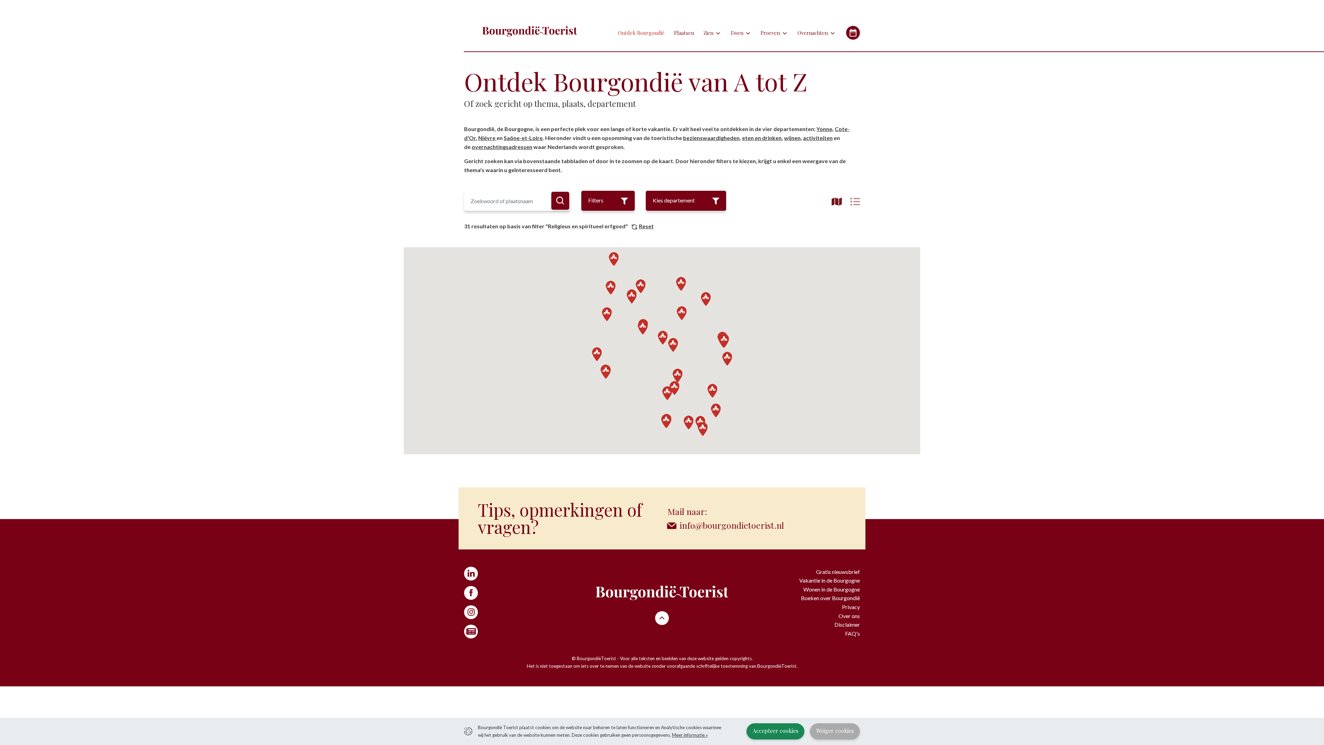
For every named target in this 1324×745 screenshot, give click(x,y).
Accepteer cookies (775, 730)
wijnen (792, 138)
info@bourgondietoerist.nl (732, 525)
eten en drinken (762, 138)
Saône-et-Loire (523, 138)
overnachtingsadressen (502, 146)
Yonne (824, 129)
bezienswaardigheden (711, 138)
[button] (663, 338)
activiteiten (818, 138)
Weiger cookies (835, 730)
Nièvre (487, 138)
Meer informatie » (690, 735)
